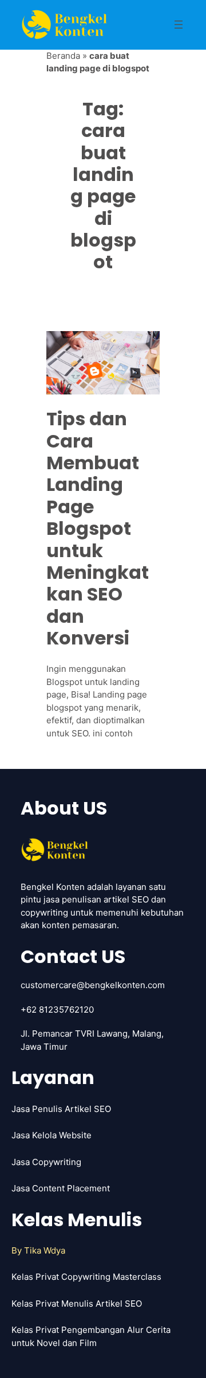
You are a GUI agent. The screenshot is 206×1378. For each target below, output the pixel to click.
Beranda (63, 55)
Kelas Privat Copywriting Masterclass (86, 1276)
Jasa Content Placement (60, 1188)
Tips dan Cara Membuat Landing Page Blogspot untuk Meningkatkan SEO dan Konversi (97, 528)
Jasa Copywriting (46, 1162)
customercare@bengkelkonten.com (93, 985)
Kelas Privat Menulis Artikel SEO (76, 1303)
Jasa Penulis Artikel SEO (61, 1108)
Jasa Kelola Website (51, 1135)
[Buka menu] (178, 24)
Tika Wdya (44, 1250)
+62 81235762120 (57, 1009)
